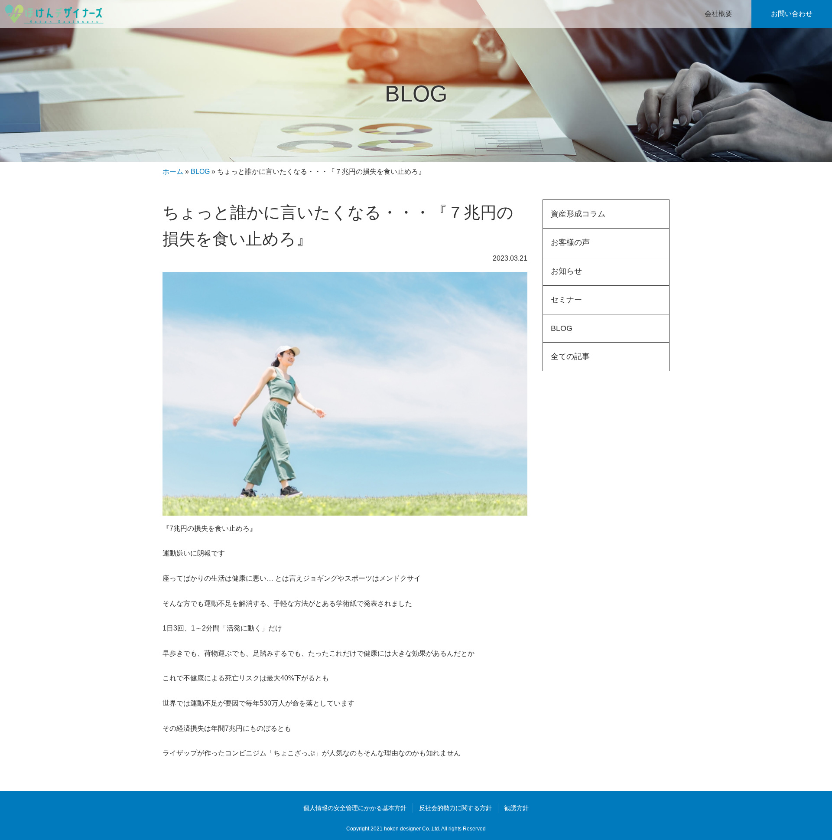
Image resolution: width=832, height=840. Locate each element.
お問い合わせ (791, 13)
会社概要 (718, 13)
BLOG (200, 171)
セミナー (566, 299)
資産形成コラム (578, 213)
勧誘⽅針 (516, 807)
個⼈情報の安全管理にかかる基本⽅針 (354, 807)
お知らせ (566, 271)
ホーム (172, 171)
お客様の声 (570, 242)
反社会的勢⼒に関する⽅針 (455, 807)
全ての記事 (570, 356)
